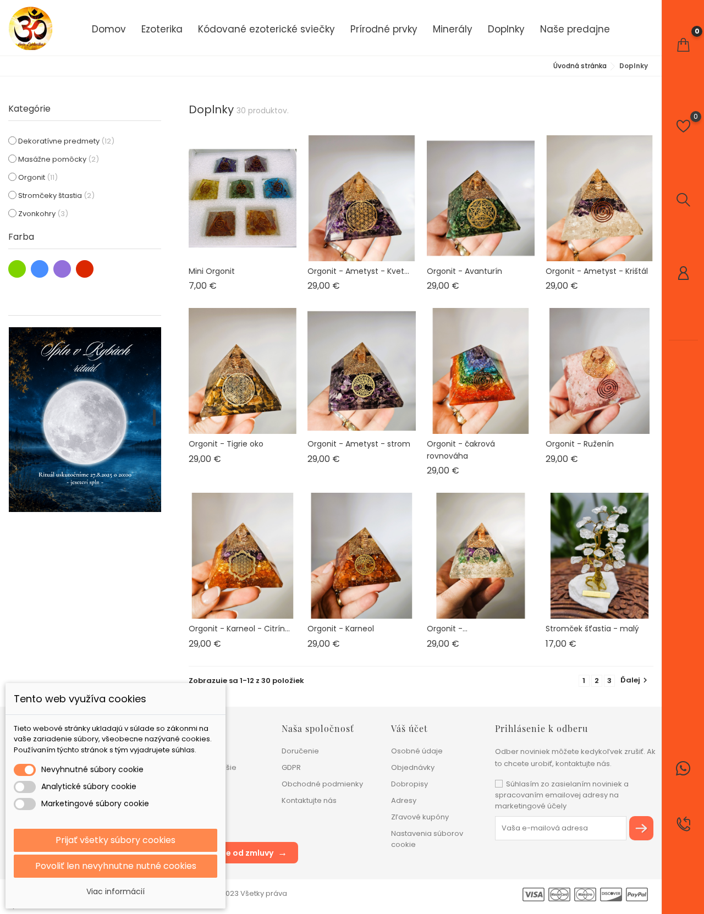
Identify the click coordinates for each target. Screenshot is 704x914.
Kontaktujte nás (309, 800)
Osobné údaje (417, 751)
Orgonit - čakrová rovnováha (461, 449)
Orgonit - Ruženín (580, 443)
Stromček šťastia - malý (592, 628)
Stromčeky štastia (56, 195)
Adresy (403, 800)
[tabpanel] (85, 420)
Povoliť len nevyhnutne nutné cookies (115, 866)
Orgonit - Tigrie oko (226, 443)
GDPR (291, 767)
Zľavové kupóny (420, 817)
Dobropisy (409, 784)
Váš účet (409, 728)
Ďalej (635, 680)
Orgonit (38, 177)
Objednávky (413, 767)
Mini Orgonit (212, 271)
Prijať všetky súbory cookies (115, 840)
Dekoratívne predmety (66, 141)
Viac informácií (115, 891)
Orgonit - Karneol (340, 628)
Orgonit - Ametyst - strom (358, 443)
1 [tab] (154, 418)
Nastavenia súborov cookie (427, 839)
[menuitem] (109, 28)
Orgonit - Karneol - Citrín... (239, 628)
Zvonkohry (43, 213)
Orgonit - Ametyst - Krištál (597, 271)
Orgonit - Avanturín (464, 271)
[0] (683, 44)
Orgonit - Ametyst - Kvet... (358, 271)
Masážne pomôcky (58, 159)
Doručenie (300, 751)
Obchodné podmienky (322, 784)
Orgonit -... (447, 628)
